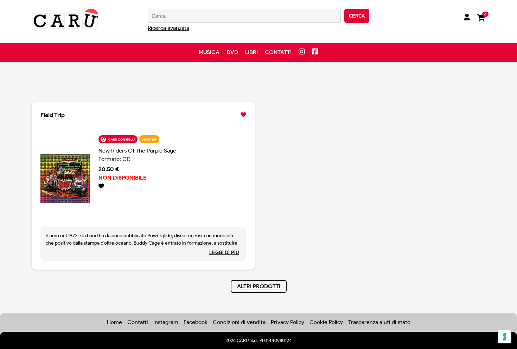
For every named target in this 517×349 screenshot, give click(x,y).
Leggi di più (224, 252)
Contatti (278, 52)
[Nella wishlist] (172, 186)
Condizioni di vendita (239, 322)
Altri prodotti (258, 286)
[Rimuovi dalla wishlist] (243, 115)
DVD (232, 52)
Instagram (165, 322)
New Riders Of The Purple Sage (137, 150)
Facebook (196, 322)
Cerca (357, 16)
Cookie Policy (326, 322)
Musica (209, 52)
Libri (251, 52)
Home (114, 322)
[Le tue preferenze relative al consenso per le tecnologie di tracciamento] (504, 336)
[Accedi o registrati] (467, 18)
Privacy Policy (287, 322)
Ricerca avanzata (168, 28)
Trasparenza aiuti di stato (379, 322)
